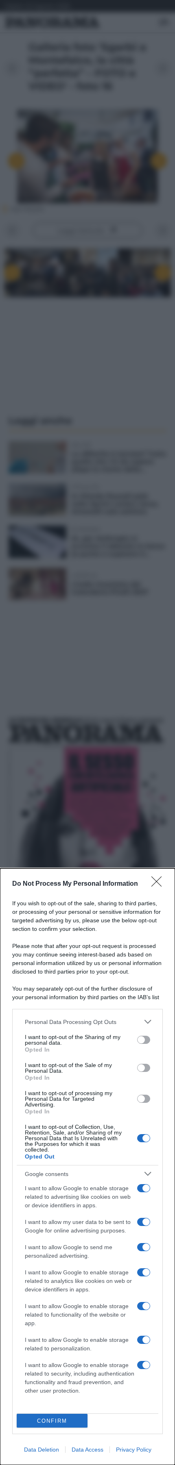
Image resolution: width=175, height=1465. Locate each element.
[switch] (143, 1040)
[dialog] (87, 1166)
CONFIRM (52, 1421)
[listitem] (87, 1021)
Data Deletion (41, 1449)
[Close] (159, 884)
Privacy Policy (133, 1449)
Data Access (87, 1449)
